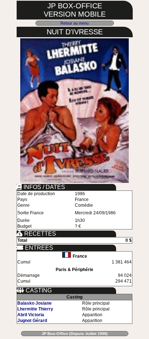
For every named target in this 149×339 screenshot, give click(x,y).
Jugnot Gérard (32, 320)
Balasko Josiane (34, 303)
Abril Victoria (30, 314)
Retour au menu (74, 23)
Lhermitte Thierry (35, 309)
